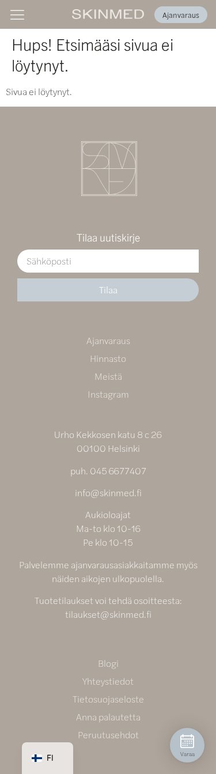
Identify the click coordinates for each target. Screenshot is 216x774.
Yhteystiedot (108, 681)
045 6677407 (118, 470)
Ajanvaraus (108, 340)
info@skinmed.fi (108, 492)
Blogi (108, 663)
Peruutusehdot (108, 734)
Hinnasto (108, 358)
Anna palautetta (108, 716)
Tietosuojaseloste (108, 698)
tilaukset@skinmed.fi (108, 614)
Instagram (108, 394)
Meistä (108, 376)
